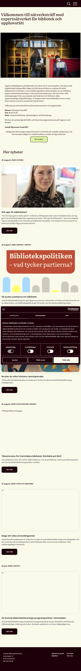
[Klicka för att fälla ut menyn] (75, 3)
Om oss (70, 656)
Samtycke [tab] (14, 315)
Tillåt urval (40, 360)
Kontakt (70, 653)
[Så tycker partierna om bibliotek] (40, 271)
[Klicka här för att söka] (68, 3)
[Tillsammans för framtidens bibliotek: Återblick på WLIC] (40, 430)
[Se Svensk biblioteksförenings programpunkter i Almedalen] (40, 592)
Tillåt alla (66, 360)
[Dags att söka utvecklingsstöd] (40, 510)
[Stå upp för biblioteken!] (40, 186)
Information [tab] (40, 315)
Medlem (55, 656)
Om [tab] (66, 315)
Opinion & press (58, 653)
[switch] (31, 351)
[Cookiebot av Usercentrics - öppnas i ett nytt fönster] (69, 309)
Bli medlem (39, 139)
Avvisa (15, 360)
